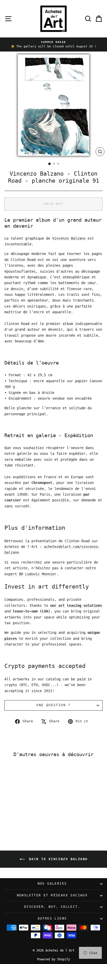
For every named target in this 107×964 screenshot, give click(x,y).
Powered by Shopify (53, 959)
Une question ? (53, 705)
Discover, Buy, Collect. (52, 907)
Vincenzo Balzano (68, 238)
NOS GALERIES (52, 883)
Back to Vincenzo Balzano (57, 859)
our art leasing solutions (76, 605)
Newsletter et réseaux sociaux (52, 895)
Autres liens (52, 918)
